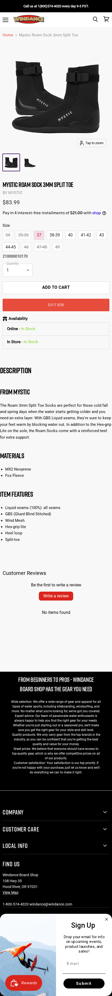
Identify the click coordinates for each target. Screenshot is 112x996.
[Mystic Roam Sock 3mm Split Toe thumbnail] (11, 162)
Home (8, 35)
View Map (10, 892)
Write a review (56, 595)
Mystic (15, 192)
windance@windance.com (50, 904)
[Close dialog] (107, 919)
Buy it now (56, 304)
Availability (18, 318)
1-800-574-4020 (16, 904)
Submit (84, 983)
